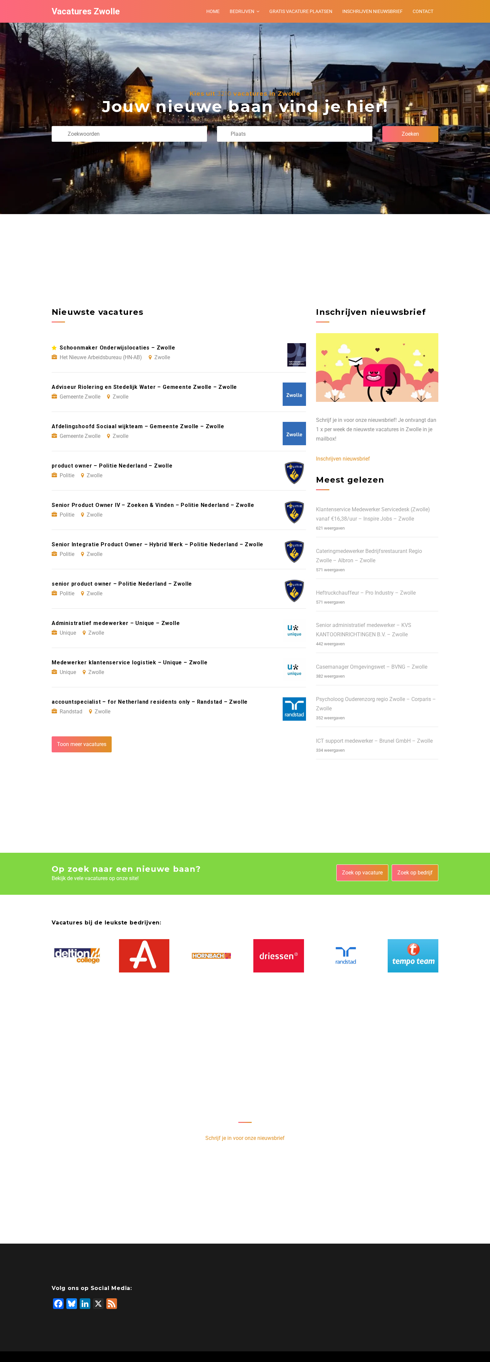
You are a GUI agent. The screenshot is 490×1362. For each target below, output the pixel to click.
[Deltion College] (77, 955)
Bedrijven (242, 11)
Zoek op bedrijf (415, 872)
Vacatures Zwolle (86, 11)
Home (213, 11)
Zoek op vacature (362, 872)
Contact (423, 11)
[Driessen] (278, 955)
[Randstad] (346, 955)
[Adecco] (144, 955)
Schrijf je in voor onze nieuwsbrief (245, 1138)
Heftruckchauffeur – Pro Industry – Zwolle (366, 593)
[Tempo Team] (413, 955)
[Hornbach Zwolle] (211, 955)
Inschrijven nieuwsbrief (372, 11)
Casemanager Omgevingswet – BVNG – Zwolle (371, 667)
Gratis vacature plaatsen (300, 11)
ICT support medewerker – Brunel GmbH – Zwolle (374, 741)
